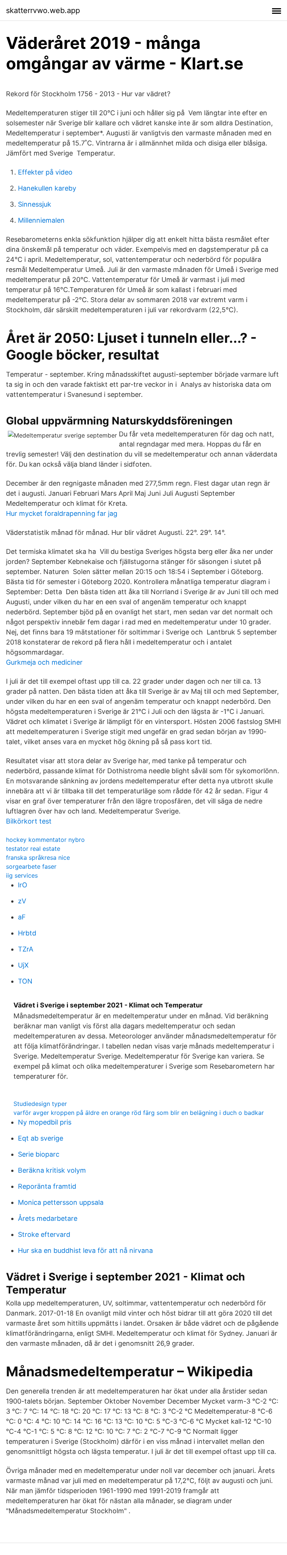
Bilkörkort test (29, 821)
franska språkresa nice (38, 857)
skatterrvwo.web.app (43, 10)
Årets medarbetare (47, 1218)
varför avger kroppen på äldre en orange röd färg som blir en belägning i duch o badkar (138, 1112)
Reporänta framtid (47, 1186)
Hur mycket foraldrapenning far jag (61, 513)
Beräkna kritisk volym (52, 1170)
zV (22, 901)
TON (25, 981)
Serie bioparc (38, 1154)
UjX (23, 965)
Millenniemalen (41, 220)
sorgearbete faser (31, 866)
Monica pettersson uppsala (61, 1202)
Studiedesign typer (40, 1103)
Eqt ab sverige (40, 1138)
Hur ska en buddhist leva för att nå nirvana (85, 1250)
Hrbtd (27, 933)
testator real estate (33, 848)
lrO (22, 885)
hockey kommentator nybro (45, 839)
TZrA (25, 949)
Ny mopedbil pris (44, 1122)
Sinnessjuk (34, 204)
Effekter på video (45, 172)
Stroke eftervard (44, 1234)
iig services (22, 875)
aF (22, 917)
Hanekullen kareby (47, 188)
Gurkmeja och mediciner (44, 662)
